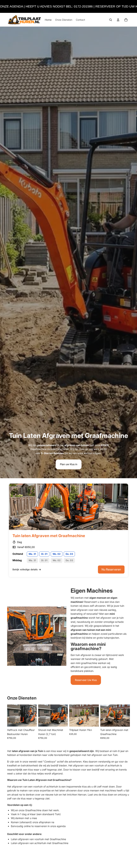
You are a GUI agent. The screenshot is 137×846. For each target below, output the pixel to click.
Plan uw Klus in (68, 464)
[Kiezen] (31, 721)
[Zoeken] (111, 20)
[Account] (118, 20)
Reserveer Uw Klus (86, 679)
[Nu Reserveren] (93, 721)
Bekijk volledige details (25, 569)
